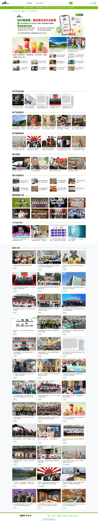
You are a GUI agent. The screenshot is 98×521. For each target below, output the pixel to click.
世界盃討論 (71, 7)
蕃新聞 (26, 7)
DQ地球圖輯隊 (39, 7)
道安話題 (16, 154)
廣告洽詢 (76, 516)
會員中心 (54, 516)
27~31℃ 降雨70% (31, 11)
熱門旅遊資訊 (18, 112)
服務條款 (59, 516)
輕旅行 (31, 7)
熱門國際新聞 (18, 133)
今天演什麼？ (18, 222)
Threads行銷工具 (60, 7)
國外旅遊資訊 (18, 175)
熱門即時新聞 (18, 91)
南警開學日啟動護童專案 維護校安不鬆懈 (22, 265)
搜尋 (52, 7)
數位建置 (71, 516)
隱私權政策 (65, 516)
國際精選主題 (18, 195)
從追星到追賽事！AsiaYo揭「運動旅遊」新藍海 (24, 439)
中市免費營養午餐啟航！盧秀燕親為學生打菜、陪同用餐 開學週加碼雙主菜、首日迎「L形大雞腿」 (24, 397)
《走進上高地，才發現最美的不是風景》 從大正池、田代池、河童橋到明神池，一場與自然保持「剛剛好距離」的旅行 (24, 484)
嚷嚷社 (47, 7)
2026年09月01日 (16, 11)
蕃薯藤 (5, 3)
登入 (92, 3)
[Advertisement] (46, 81)
